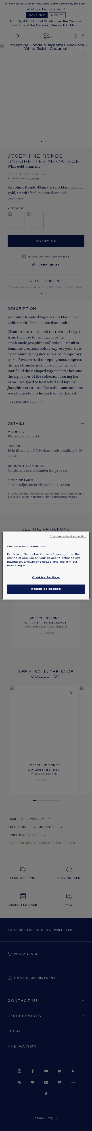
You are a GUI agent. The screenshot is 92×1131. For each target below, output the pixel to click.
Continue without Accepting (68, 537)
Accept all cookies (46, 589)
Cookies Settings (46, 577)
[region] (46, 565)
